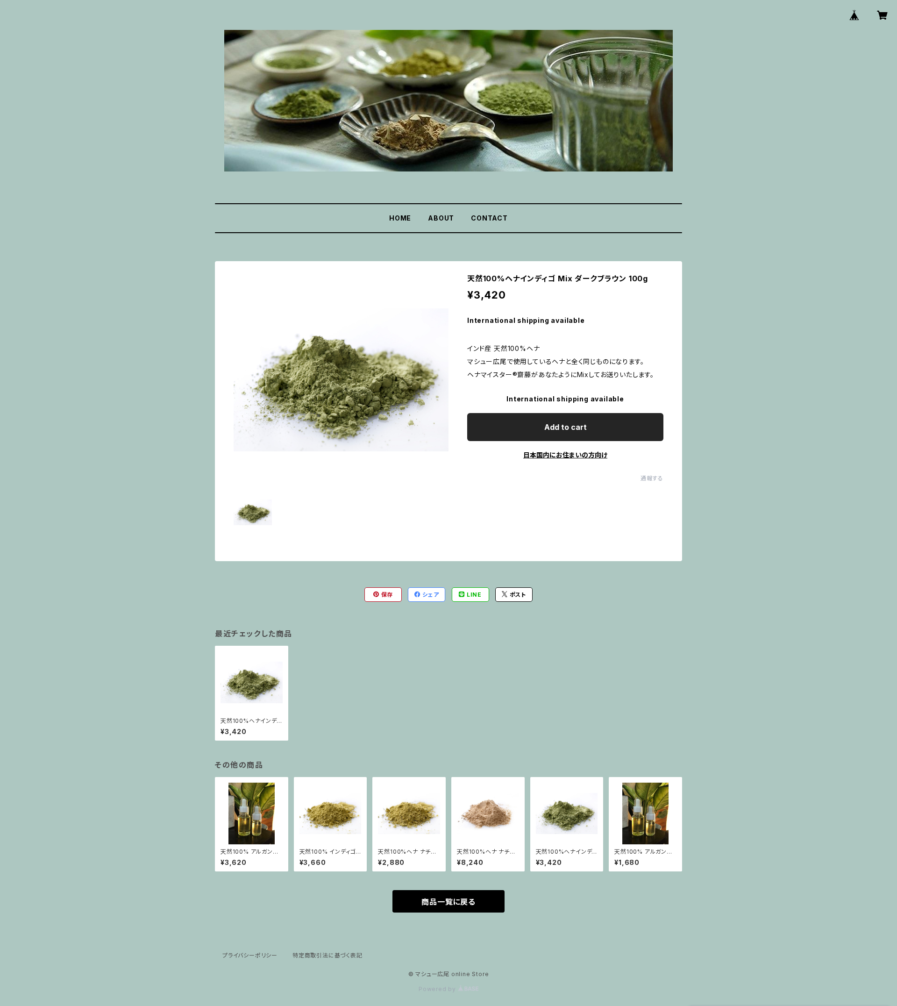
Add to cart (565, 427)
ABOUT (441, 218)
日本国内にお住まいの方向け (565, 455)
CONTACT (489, 218)
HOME (400, 218)
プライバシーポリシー (250, 955)
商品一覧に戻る (448, 901)
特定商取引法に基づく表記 (327, 955)
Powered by (438, 988)
